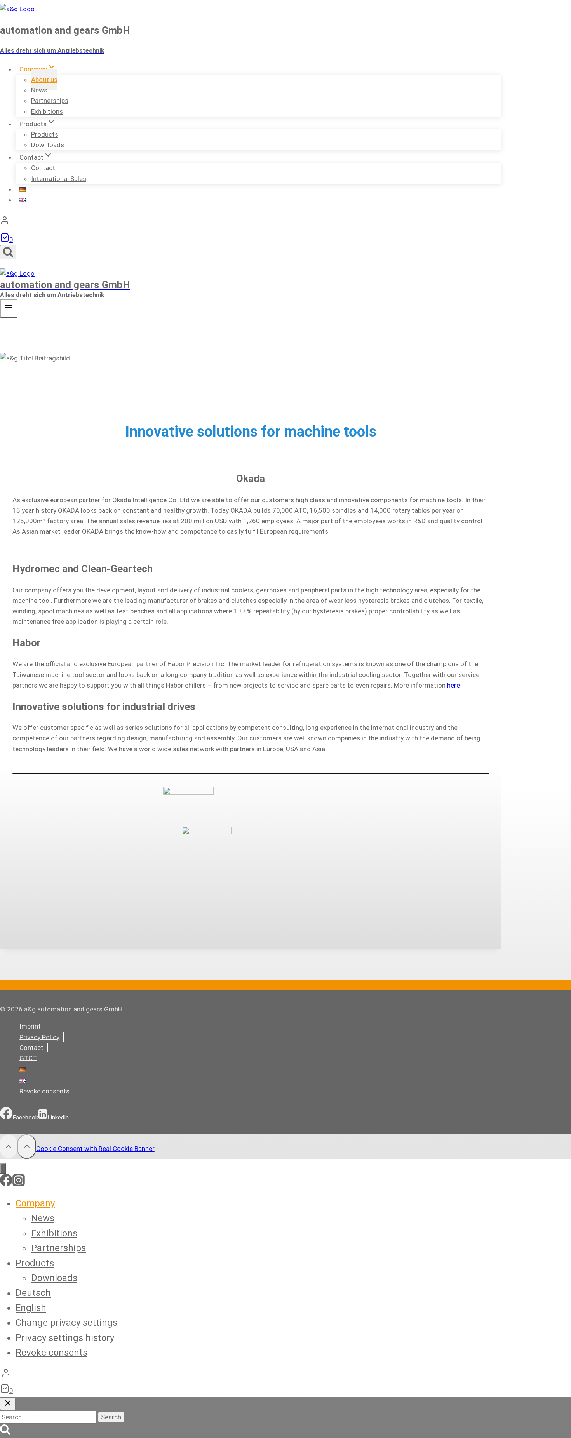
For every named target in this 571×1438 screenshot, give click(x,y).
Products (35, 1263)
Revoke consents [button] (44, 1091)
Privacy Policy (39, 1037)
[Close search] (8, 1403)
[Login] (250, 222)
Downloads (47, 145)
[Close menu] (3, 1168)
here (453, 685)
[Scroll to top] (8, 1146)
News (42, 1218)
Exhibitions (47, 111)
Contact (31, 1047)
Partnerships (58, 1248)
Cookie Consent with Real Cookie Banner (95, 1148)
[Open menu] (8, 308)
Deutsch (33, 1293)
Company (35, 1203)
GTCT (28, 1058)
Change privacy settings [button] (66, 1322)
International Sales (58, 179)
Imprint (30, 1026)
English (31, 1307)
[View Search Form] (8, 252)
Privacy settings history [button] (65, 1337)
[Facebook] (6, 1184)
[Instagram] (18, 1184)
